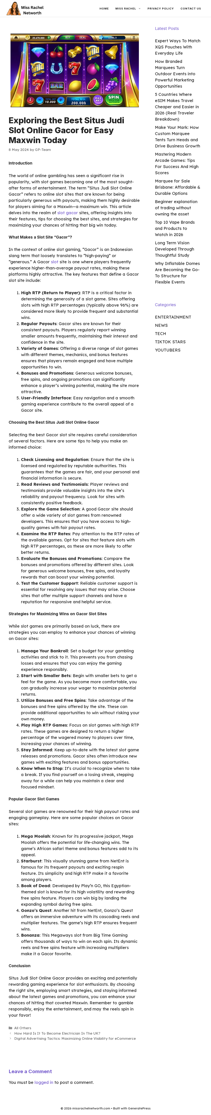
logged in (44, 1082)
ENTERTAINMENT (173, 317)
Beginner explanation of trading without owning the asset (176, 207)
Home (104, 8)
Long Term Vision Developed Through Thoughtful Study (174, 249)
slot (54, 261)
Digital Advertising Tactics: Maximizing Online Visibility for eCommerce (75, 1038)
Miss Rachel (125, 8)
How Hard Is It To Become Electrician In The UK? (57, 1033)
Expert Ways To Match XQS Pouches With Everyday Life (177, 47)
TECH (160, 333)
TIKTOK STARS (170, 341)
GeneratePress (139, 1108)
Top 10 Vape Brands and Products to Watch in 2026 (175, 228)
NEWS (161, 325)
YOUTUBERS (168, 350)
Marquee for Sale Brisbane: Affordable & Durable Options (177, 187)
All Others (22, 1028)
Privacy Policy (161, 8)
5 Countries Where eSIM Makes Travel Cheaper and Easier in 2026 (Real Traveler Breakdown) (177, 107)
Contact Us (191, 8)
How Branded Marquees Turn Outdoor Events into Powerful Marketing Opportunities (175, 74)
